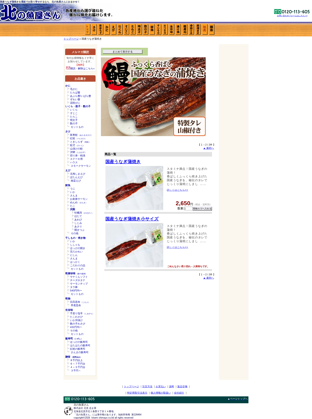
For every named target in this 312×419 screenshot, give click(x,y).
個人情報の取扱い (161, 392)
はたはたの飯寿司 (80, 345)
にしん (74, 255)
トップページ (71, 38)
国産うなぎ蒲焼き (123, 161)
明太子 (74, 120)
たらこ (74, 116)
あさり (78, 226)
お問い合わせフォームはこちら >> (292, 15)
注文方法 (147, 386)
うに (72, 188)
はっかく (75, 261)
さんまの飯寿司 (79, 352)
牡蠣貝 (83, 212)
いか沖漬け (76, 320)
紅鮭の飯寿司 (77, 348)
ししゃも (75, 244)
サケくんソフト (79, 276)
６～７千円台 (77, 363)
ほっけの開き (77, 248)
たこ (72, 205)
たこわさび (76, 316)
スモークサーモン (81, 165)
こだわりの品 (77, 265)
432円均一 (76, 327)
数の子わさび (77, 323)
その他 (74, 233)
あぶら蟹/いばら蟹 (80, 95)
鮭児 (77, 145)
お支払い (161, 386)
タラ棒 (74, 287)
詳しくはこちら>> (177, 190)
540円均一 (76, 290)
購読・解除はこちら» (82, 68)
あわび (78, 219)
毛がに (74, 89)
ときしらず (80, 141)
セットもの (77, 126)
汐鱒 (78, 152)
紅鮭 (78, 138)
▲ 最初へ (208, 148)
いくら (74, 109)
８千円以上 (76, 360)
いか (72, 192)
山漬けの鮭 (76, 148)
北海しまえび (77, 173)
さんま (74, 195)
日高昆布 (80, 301)
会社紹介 (179, 392)
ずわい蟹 (75, 99)
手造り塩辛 (82, 313)
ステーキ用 (76, 158)
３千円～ (76, 370)
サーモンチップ (79, 283)
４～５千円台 (77, 367)
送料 (171, 386)
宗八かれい (76, 251)
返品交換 (182, 386)
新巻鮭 (81, 134)
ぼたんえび (76, 177)
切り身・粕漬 (77, 155)
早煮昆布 (76, 305)
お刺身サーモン (79, 198)
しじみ (78, 223)
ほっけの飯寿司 (79, 341)
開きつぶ (79, 229)
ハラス (74, 162)
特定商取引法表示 (137, 392)
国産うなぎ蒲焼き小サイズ (132, 218)
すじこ (74, 113)
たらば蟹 (75, 92)
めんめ (78, 202)
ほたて (78, 216)
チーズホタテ (77, 280)
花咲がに (75, 102)
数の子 (74, 123)
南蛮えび (76, 180)
